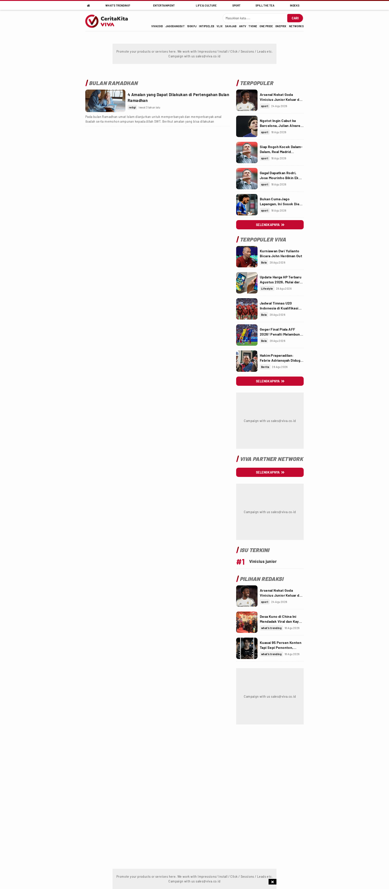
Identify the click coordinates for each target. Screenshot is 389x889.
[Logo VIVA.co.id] (109, 20)
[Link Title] (105, 101)
